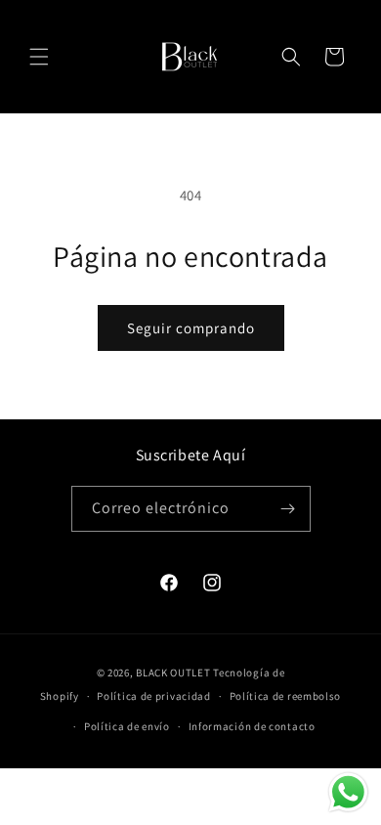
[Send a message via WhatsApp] (348, 792)
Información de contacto (252, 726)
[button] (39, 56)
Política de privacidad (153, 696)
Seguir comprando (191, 328)
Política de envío (127, 726)
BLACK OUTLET (173, 672)
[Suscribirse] (288, 509)
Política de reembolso (286, 696)
